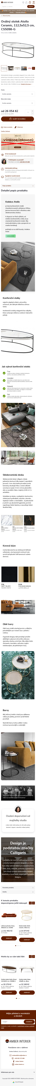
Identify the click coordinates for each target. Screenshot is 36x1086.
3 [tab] (18, 945)
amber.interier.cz (19, 1064)
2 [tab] (17, 945)
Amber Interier (19, 1061)
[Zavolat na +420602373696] (23, 2)
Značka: (5, 131)
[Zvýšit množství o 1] (32, 111)
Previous (30, 903)
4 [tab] (20, 945)
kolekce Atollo (10, 236)
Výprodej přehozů (20, 12)
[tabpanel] (9, 925)
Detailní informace (26, 84)
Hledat (31, 6)
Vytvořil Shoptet (19, 1082)
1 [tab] (15, 945)
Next (33, 903)
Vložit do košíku (19, 119)
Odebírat (29, 1022)
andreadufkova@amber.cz (19, 1055)
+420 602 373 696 (25, 162)
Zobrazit (9, 938)
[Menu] (33, 2)
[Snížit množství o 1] (32, 113)
